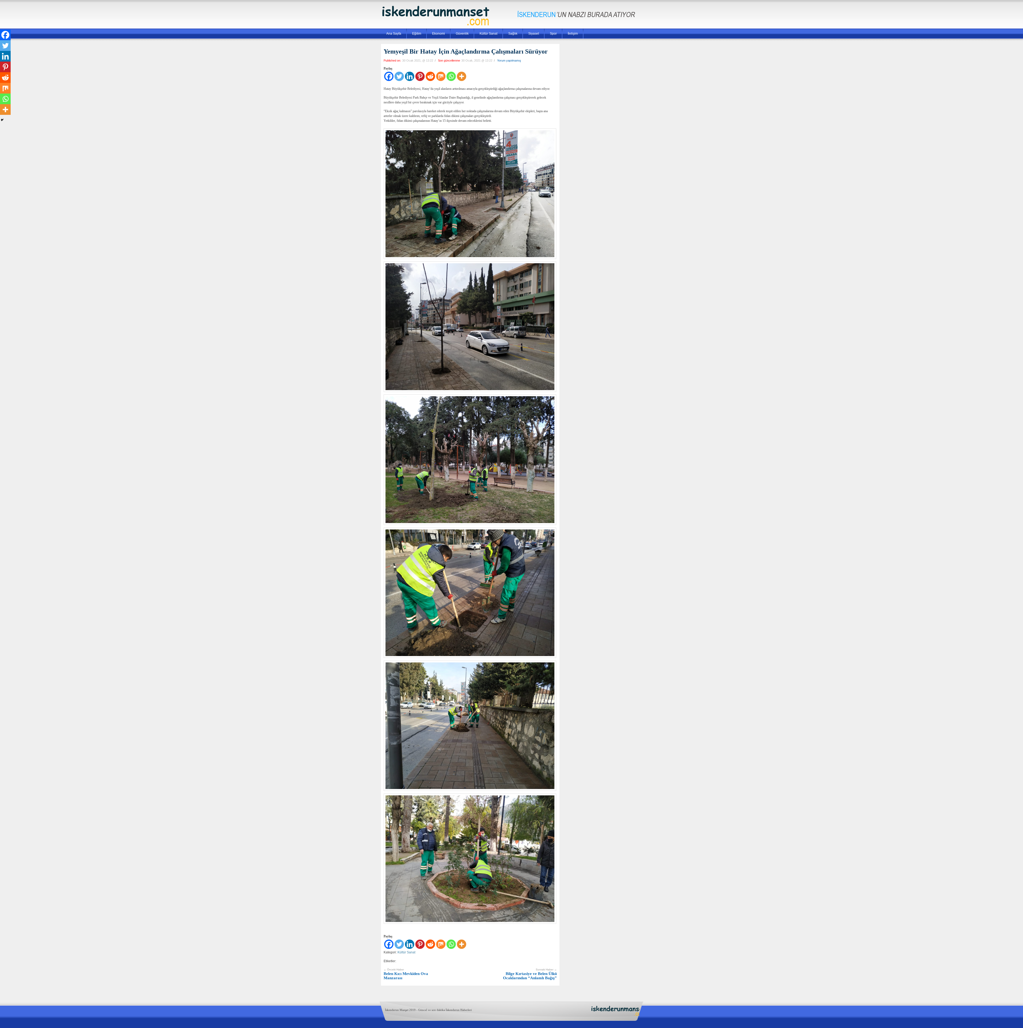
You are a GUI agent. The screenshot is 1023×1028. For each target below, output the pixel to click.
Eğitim (416, 33)
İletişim (573, 33)
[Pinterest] (420, 76)
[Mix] (440, 76)
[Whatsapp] (451, 76)
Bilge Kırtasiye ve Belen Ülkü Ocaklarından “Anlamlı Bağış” (530, 974)
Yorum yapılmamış (509, 60)
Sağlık (512, 33)
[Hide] (2, 120)
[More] (461, 76)
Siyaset (533, 33)
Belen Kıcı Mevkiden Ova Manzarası (406, 974)
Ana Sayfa (393, 33)
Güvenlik (462, 33)
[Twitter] (399, 76)
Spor (553, 33)
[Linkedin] (409, 76)
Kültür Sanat (488, 33)
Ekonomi (438, 33)
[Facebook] (388, 76)
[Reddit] (430, 76)
